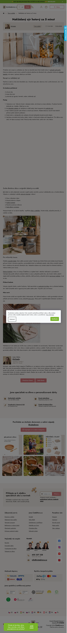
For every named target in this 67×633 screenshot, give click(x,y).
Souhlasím (54, 319)
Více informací (49, 315)
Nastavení (11, 319)
